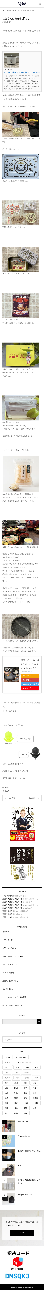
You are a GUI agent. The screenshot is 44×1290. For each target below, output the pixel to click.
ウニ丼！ (5, 932)
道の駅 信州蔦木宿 (9, 964)
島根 (34, 1088)
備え (6, 1072)
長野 (25, 1108)
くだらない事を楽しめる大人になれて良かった (22, 72)
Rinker (29, 671)
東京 (16, 1098)
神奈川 (16, 1103)
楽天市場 (26, 680)
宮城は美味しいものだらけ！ (13, 956)
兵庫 (16, 1072)
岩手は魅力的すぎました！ (12, 948)
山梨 (6, 1088)
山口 (25, 1083)
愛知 (34, 1093)
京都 (27, 1067)
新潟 (6, 1098)
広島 (6, 1093)
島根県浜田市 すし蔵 (10, 981)
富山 (16, 1083)
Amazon (26, 676)
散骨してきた (7, 911)
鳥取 (25, 1113)
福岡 (36, 1103)
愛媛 (25, 1093)
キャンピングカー (24, 1062)
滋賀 (25, 1098)
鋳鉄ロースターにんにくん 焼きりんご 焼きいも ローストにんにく (30, 664)
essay (7, 788)
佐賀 (36, 1067)
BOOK (7, 1057)
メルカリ (26, 688)
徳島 (16, 1093)
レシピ (7, 1067)
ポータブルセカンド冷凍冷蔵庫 (14, 997)
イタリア (8, 1062)
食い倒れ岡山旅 (8, 989)
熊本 (6, 1103)
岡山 (16, 1088)
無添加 (35, 1098)
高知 (16, 1113)
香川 (6, 1113)
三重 (17, 1067)
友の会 (7, 791)
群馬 (6, 1108)
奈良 (36, 1077)
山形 (34, 1083)
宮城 (6, 1083)
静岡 (34, 1108)
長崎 (16, 1108)
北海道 (26, 1072)
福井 (27, 1103)
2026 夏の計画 (8, 972)
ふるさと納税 (21, 1057)
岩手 (25, 1088)
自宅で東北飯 (7, 896)
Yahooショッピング (30, 684)
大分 (17, 1077)
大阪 (27, 1077)
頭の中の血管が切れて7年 (12, 899)
